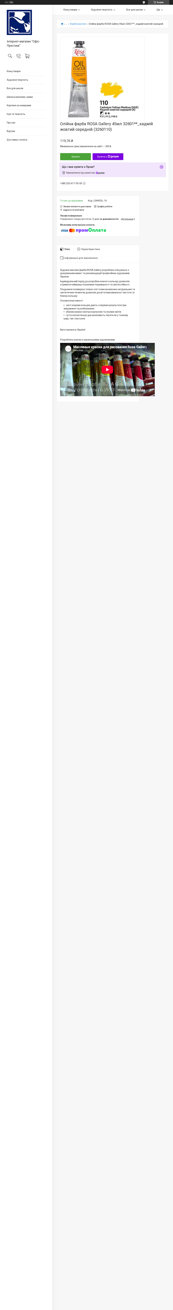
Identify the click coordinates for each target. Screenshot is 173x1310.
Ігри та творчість (16, 114)
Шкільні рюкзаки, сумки (20, 97)
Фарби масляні (78, 24)
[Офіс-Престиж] (26, 22)
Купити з (102, 156)
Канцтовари (13, 71)
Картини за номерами (19, 105)
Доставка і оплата (17, 139)
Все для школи (15, 88)
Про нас (11, 122)
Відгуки (11, 131)
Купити (76, 156)
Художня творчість (17, 79)
